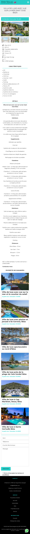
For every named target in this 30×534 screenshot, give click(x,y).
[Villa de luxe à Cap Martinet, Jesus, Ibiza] (15, 389)
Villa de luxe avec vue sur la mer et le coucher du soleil (15, 293)
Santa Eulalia (15, 503)
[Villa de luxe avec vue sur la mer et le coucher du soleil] (15, 281)
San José (15, 500)
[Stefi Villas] (8, 2)
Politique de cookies (15, 521)
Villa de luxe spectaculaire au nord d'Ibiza (14, 348)
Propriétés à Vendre (15, 497)
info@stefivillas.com (15, 485)
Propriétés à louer (15, 508)
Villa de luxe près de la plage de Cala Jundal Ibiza (14, 373)
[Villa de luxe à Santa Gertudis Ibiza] (15, 416)
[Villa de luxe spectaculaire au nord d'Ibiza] (15, 336)
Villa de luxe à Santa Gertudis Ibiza (11, 428)
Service (15, 511)
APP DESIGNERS (22, 526)
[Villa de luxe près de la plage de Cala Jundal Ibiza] (15, 361)
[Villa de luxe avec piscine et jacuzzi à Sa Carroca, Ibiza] (15, 309)
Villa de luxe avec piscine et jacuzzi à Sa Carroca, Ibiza (15, 320)
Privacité (15, 518)
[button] (26, 29)
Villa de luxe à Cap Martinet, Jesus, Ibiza (12, 400)
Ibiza (15, 506)
